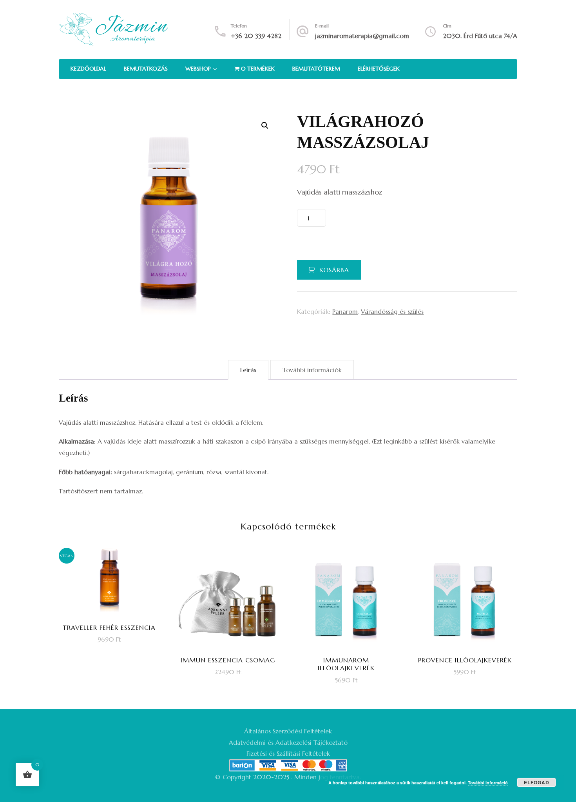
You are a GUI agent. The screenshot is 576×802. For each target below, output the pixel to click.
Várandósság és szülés (392, 311)
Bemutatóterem (316, 68)
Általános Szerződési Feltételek (288, 731)
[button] (265, 125)
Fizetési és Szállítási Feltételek (288, 753)
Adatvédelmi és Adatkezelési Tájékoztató (288, 742)
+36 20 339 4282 (256, 36)
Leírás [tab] (248, 370)
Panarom (345, 311)
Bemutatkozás (146, 68)
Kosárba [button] (114, 618)
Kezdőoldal (88, 68)
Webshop (198, 68)
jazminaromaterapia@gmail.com (362, 36)
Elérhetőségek (379, 68)
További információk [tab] (312, 370)
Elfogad (536, 782)
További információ (488, 783)
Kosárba (334, 270)
